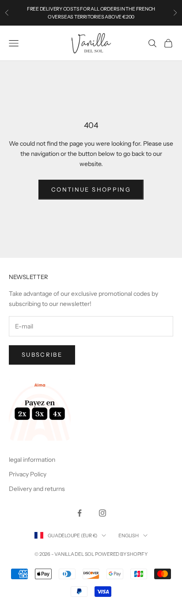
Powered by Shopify (121, 554)
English (128, 535)
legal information (32, 460)
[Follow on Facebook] (79, 513)
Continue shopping (91, 189)
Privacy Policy (27, 474)
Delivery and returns (37, 489)
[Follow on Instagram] (102, 513)
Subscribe (42, 354)
